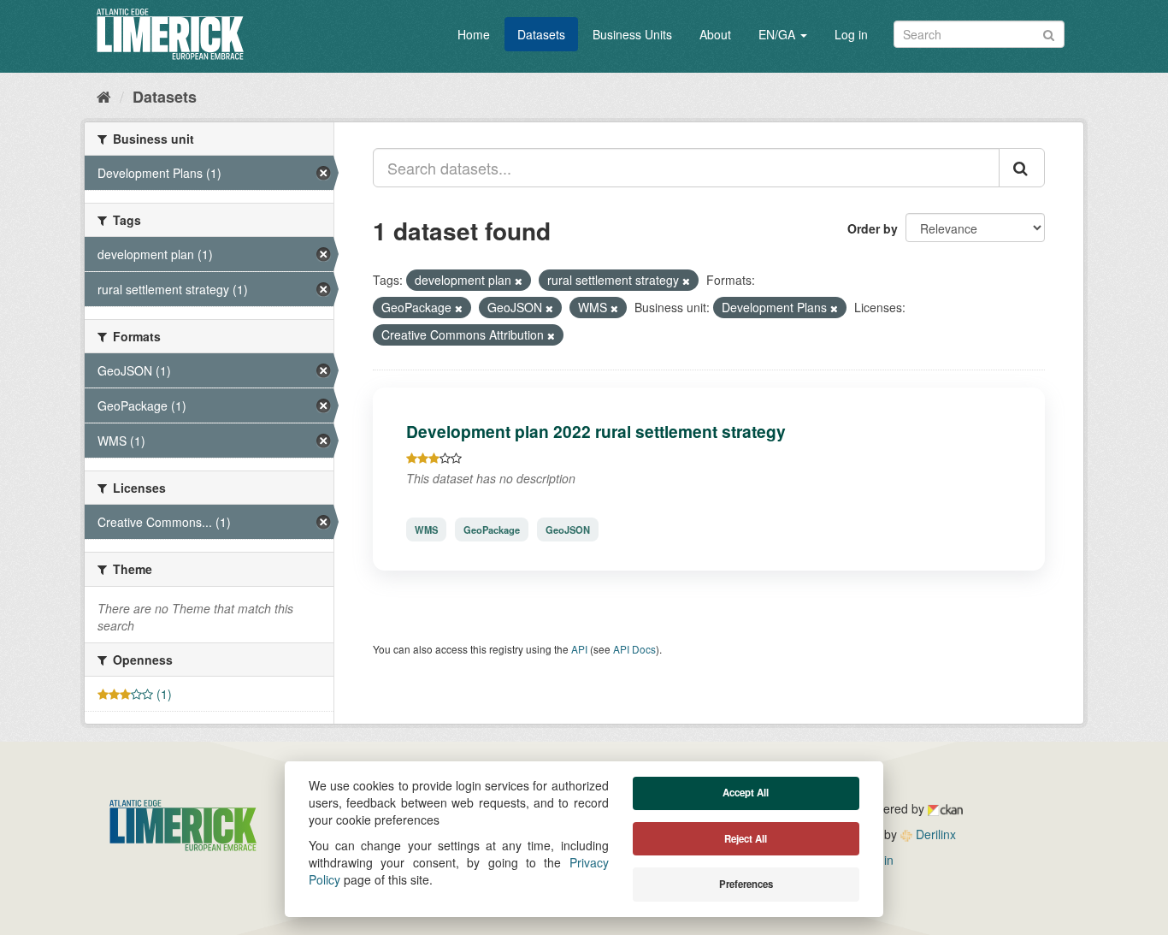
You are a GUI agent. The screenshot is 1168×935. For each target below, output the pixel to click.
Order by (872, 228)
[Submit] (1048, 33)
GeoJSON (568, 529)
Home (473, 34)
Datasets (541, 34)
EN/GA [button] (778, 34)
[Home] (104, 96)
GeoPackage (491, 529)
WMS (426, 529)
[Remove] (518, 280)
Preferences (746, 884)
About (715, 34)
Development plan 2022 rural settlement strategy (596, 431)
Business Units (632, 34)
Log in (851, 34)
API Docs (634, 649)
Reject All (745, 838)
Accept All (746, 792)
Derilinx (934, 834)
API (579, 649)
